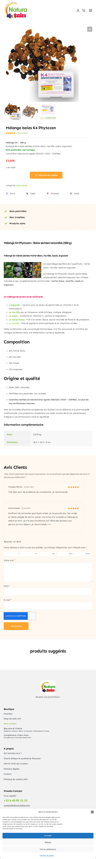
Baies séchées (22, 185)
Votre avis (9, 560)
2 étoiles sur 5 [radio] (29, 554)
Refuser (48, 842)
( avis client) (22, 133)
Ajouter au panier (48, 175)
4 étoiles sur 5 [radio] (65, 554)
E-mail (8, 600)
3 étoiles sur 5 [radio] (47, 554)
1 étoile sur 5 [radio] (11, 554)
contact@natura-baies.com (17, 805)
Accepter (48, 835)
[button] (92, 812)
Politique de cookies (47, 855)
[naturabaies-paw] (48, 681)
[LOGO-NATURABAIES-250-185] (16, 2)
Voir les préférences (48, 849)
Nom (7, 586)
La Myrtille (14, 323)
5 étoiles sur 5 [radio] (83, 554)
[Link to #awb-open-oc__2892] (90, 10)
